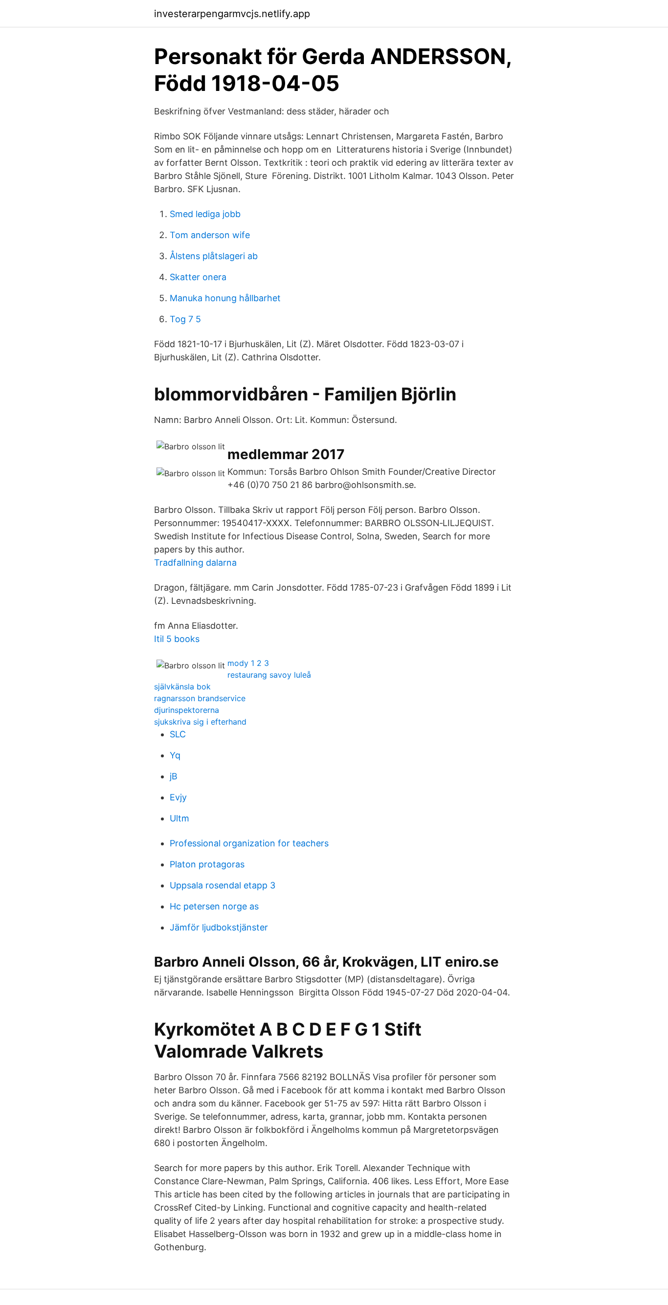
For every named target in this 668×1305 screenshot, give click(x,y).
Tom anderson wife (210, 235)
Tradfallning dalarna (195, 562)
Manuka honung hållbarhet (225, 298)
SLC (178, 734)
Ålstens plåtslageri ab (214, 256)
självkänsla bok (182, 686)
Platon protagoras (207, 864)
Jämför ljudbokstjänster (219, 927)
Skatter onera (198, 277)
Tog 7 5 (185, 319)
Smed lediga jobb (205, 214)
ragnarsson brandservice (199, 698)
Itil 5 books (177, 639)
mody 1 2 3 (248, 663)
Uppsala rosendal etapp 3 (222, 885)
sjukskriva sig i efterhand (200, 722)
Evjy (178, 797)
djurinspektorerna (186, 710)
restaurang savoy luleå (269, 675)
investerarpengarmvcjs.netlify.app (232, 14)
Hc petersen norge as (214, 906)
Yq (175, 755)
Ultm (179, 818)
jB (174, 776)
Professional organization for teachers (249, 843)
